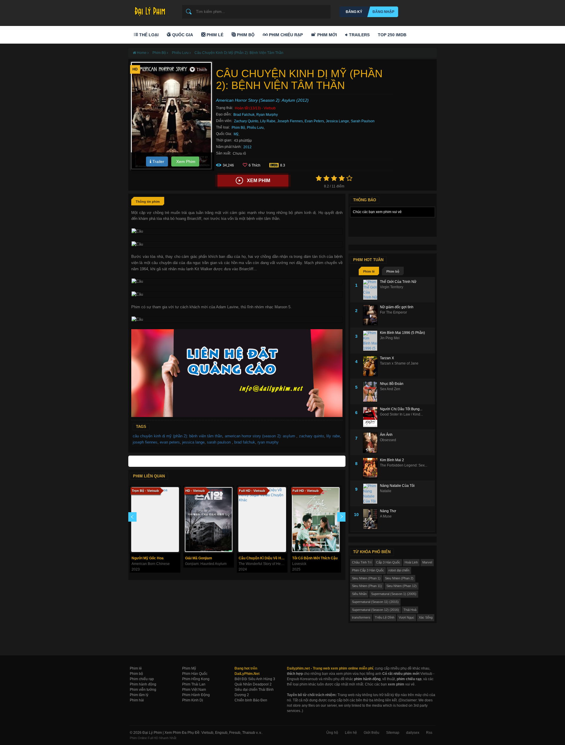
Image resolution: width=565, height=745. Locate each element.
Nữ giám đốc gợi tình (396, 307)
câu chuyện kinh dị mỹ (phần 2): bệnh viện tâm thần (177, 436)
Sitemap (392, 733)
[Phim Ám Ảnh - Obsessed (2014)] (371, 442)
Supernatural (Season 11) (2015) (375, 602)
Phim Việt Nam (194, 690)
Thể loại (148, 34)
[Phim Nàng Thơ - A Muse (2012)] (371, 519)
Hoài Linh (411, 562)
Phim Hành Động (196, 695)
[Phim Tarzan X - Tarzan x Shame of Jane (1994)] (371, 366)
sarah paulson (219, 442)
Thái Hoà (409, 610)
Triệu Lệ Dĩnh (384, 617)
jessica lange (193, 442)
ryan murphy (268, 442)
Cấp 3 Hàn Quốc (388, 562)
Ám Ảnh (386, 435)
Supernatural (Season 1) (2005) (393, 594)
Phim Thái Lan (193, 684)
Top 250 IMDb (392, 34)
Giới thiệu (371, 733)
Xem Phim (185, 161)
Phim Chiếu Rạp (285, 34)
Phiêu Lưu (255, 128)
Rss (429, 733)
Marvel (427, 562)
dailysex (412, 733)
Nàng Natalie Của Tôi (397, 486)
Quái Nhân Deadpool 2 (253, 684)
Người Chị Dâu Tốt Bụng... (401, 409)
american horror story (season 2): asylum (261, 436)
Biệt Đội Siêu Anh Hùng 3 (255, 679)
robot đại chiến (398, 570)
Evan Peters (314, 121)
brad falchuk (244, 442)
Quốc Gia (182, 34)
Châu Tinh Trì (362, 562)
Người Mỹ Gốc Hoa (148, 558)
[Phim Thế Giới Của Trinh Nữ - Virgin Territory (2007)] (371, 289)
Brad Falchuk (244, 115)
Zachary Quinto (246, 121)
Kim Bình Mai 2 (392, 460)
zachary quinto (311, 436)
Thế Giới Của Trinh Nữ (398, 282)
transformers (361, 617)
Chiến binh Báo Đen (251, 700)
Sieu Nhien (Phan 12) (401, 586)
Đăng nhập (383, 12)
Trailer (157, 161)
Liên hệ (351, 733)
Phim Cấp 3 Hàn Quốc (368, 570)
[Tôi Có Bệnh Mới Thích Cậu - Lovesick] (316, 519)
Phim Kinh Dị (192, 700)
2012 (247, 147)
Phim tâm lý (139, 695)
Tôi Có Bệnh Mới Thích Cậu (315, 558)
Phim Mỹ (189, 668)
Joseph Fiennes (290, 121)
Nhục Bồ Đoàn (391, 384)
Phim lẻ (369, 271)
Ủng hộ (332, 733)
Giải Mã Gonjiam (198, 558)
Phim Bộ (245, 34)
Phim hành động (143, 684)
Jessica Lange (337, 121)
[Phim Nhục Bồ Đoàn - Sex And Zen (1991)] (371, 391)
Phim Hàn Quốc (194, 674)
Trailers (359, 34)
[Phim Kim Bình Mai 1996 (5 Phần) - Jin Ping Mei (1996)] (371, 340)
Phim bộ (392, 271)
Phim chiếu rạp (142, 679)
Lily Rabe (267, 121)
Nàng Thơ (388, 511)
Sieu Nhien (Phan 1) (366, 578)
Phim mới (326, 34)
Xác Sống (426, 617)
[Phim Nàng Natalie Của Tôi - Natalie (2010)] (371, 493)
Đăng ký (354, 12)
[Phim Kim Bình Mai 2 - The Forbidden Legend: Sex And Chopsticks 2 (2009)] (371, 468)
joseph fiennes (145, 442)
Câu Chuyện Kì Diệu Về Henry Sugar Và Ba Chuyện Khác (263, 558)
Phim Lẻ (214, 34)
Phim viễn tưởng (143, 690)
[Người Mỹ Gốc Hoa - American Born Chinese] (155, 519)
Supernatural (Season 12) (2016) (375, 610)
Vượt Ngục (406, 617)
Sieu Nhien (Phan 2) (399, 578)
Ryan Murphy (267, 115)
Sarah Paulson (363, 121)
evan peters (170, 442)
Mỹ (236, 134)
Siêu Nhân (359, 594)
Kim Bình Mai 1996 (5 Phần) (402, 333)
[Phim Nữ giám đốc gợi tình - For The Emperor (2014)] (371, 315)
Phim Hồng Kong (196, 679)
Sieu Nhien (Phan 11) (367, 586)
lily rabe (333, 436)
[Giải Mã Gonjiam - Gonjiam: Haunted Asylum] (209, 519)
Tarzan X (387, 358)
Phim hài (137, 700)
